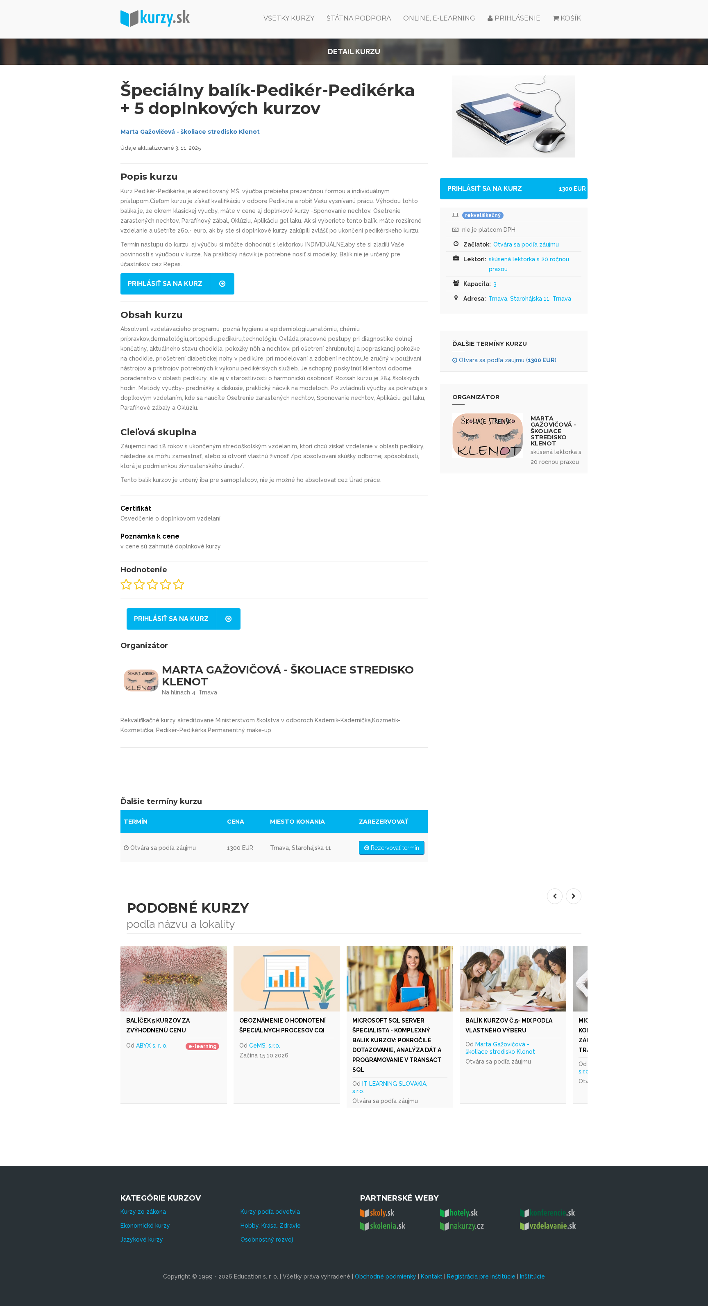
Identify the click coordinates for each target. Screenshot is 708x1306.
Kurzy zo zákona (143, 1211)
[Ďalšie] (573, 896)
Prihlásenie (516, 18)
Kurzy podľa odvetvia (270, 1211)
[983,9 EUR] (534, 978)
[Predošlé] (555, 896)
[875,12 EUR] (195, 978)
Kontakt (431, 1276)
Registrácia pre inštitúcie (481, 1276)
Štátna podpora (359, 18)
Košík (570, 18)
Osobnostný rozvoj (267, 1239)
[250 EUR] (421, 978)
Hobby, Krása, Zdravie (271, 1225)
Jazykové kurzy (141, 1239)
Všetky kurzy (288, 18)
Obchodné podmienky (385, 1276)
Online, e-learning (439, 18)
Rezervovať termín (394, 848)
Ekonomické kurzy (145, 1225)
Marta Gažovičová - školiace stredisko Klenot (190, 131)
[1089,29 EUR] (308, 978)
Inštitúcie (532, 1276)
